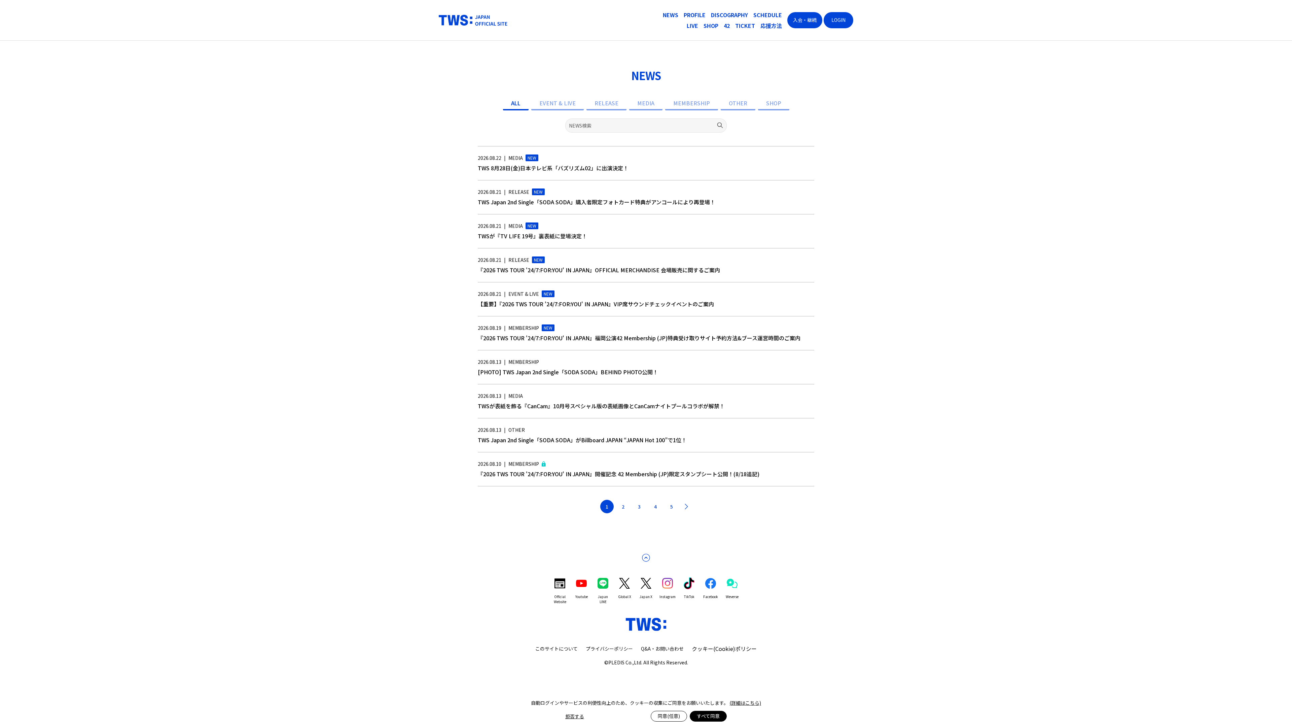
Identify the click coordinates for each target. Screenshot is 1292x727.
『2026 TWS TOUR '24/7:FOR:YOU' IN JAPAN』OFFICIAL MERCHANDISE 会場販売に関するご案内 (599, 270)
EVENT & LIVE (557, 103)
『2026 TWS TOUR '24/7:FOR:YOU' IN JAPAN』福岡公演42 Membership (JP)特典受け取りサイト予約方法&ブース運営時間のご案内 (639, 338)
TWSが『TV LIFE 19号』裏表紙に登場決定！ (532, 236)
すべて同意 (708, 716)
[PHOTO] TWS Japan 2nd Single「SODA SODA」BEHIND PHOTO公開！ (568, 372)
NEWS (670, 15)
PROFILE (695, 15)
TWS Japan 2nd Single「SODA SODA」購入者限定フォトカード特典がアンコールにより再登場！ (596, 202)
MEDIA (645, 103)
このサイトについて (556, 648)
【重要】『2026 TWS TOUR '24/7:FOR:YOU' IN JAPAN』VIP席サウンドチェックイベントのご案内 (596, 304)
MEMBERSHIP (691, 103)
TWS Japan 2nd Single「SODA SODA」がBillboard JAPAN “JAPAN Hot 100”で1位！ (582, 440)
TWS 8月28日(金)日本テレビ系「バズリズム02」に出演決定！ (553, 168)
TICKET (745, 25)
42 (727, 25)
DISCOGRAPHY (729, 15)
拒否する (574, 716)
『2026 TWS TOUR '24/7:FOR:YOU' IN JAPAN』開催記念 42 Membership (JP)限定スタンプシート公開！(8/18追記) (618, 474)
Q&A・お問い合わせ (662, 648)
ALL (516, 103)
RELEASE (606, 103)
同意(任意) (669, 716)
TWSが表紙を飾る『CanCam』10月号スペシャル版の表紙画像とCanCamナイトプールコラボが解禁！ (601, 406)
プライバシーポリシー (609, 648)
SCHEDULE (767, 15)
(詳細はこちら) (745, 702)
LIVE (692, 25)
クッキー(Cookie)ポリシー (724, 649)
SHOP (711, 25)
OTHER (738, 103)
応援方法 (771, 25)
